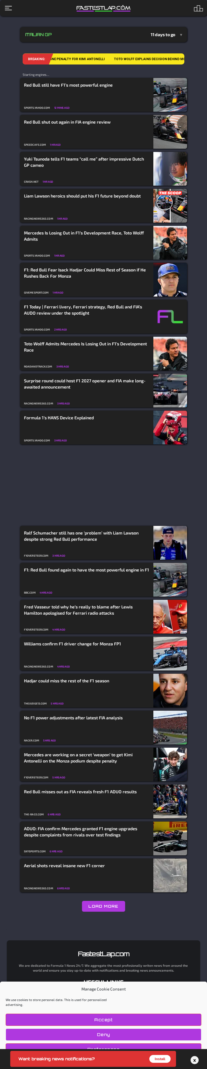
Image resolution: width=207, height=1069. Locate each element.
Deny (103, 1034)
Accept (103, 1019)
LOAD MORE (103, 906)
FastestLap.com (103, 954)
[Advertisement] (103, 485)
